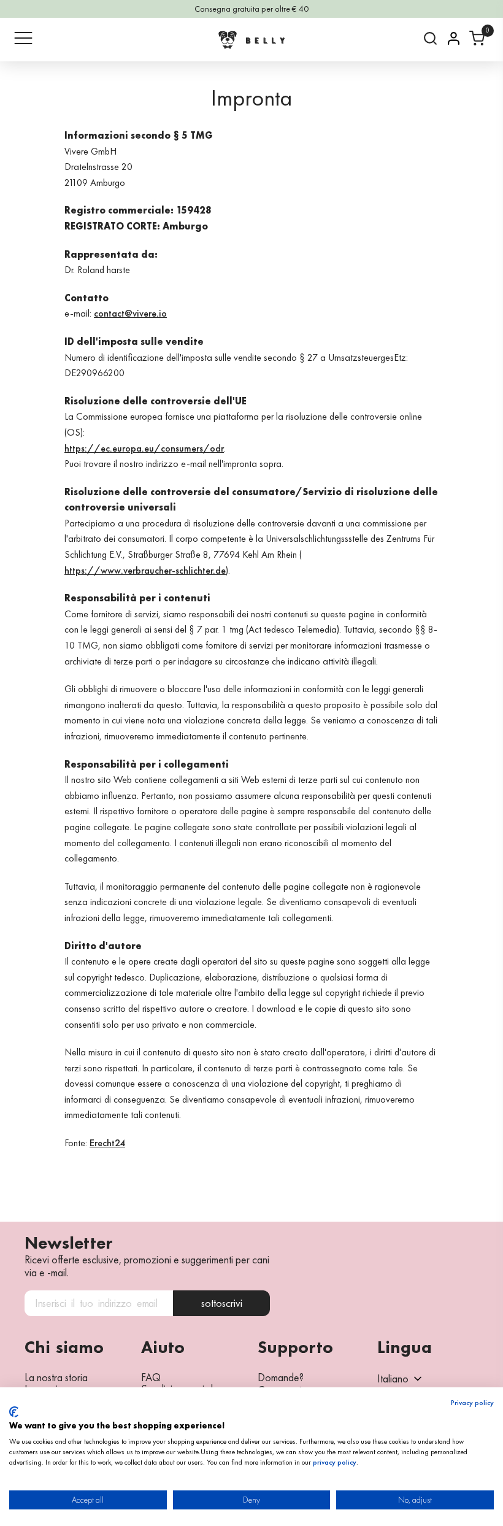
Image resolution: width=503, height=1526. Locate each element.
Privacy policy (472, 1402)
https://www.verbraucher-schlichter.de (145, 570)
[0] (477, 38)
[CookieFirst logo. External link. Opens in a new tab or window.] (13, 1411)
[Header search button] (430, 38)
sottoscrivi (221, 1303)
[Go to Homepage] (251, 39)
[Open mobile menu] (23, 38)
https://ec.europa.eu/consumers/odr (144, 448)
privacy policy (334, 1462)
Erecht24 (107, 1142)
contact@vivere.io (130, 313)
